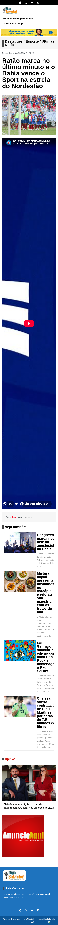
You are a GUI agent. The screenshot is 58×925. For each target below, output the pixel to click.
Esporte (32, 41)
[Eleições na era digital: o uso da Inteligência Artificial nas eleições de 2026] (29, 783)
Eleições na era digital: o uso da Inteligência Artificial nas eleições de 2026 (29, 806)
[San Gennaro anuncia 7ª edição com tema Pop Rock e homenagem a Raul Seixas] (20, 650)
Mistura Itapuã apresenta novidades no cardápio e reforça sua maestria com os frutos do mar (45, 593)
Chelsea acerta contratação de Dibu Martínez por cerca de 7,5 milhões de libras (47, 712)
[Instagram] (38, 2)
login (14, 517)
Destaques (14, 41)
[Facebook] (20, 2)
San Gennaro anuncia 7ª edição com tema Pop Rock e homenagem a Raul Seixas (47, 657)
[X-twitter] (26, 2)
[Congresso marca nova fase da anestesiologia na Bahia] (20, 542)
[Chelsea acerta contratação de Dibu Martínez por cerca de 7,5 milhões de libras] (20, 706)
